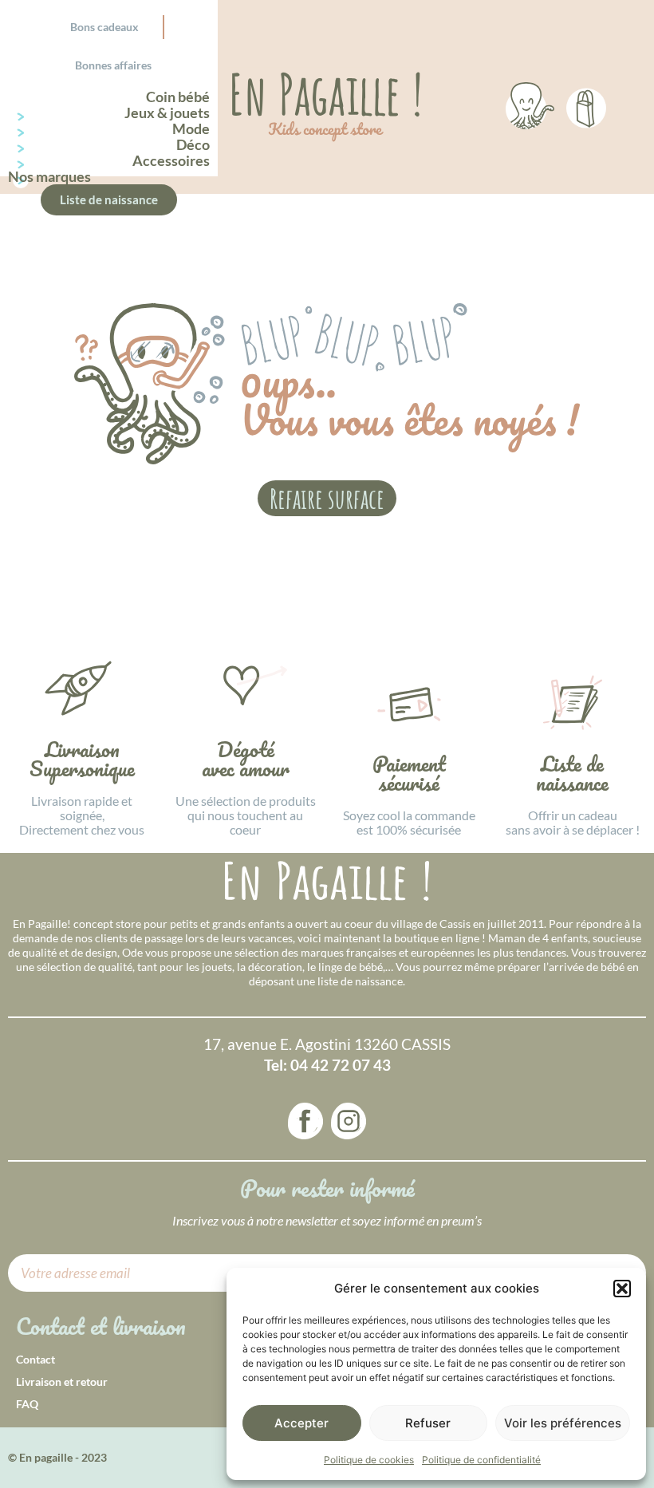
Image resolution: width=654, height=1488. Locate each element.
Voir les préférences (562, 1423)
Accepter (301, 1423)
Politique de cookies (369, 1460)
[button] (622, 1289)
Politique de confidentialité (481, 1460)
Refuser (428, 1423)
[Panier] (586, 105)
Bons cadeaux (104, 27)
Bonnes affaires (113, 65)
